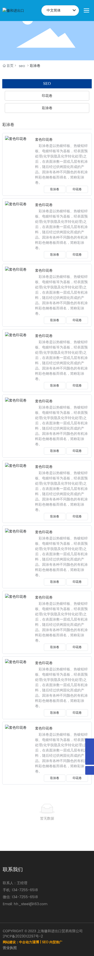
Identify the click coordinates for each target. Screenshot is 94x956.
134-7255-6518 (25, 890)
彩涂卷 (54, 189)
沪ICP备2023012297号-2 (23, 936)
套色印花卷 (44, 139)
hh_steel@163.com (30, 904)
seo (22, 66)
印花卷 (77, 189)
